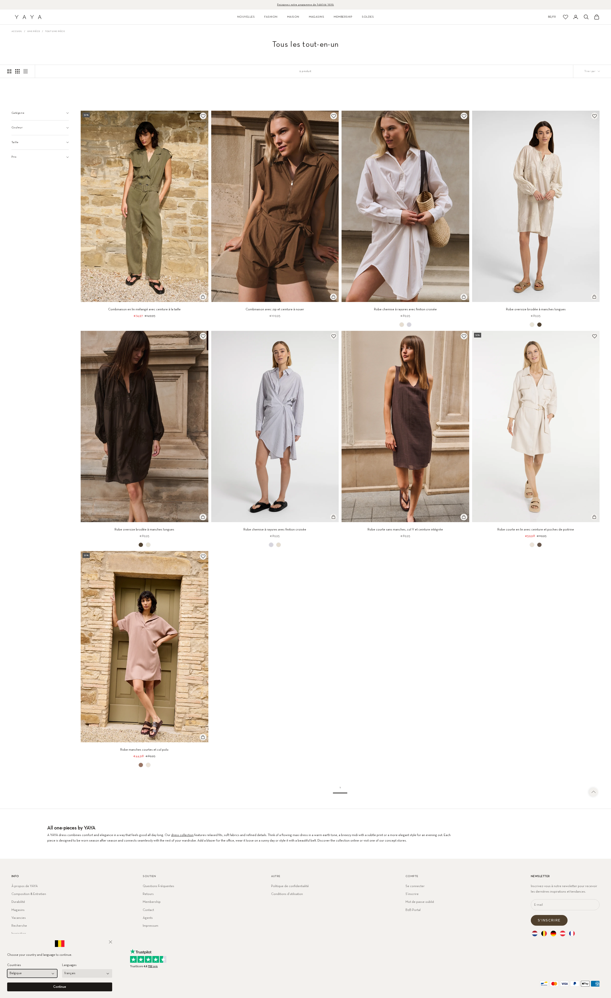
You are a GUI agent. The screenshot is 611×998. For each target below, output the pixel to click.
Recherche (19, 925)
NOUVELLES (246, 17)
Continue (59, 986)
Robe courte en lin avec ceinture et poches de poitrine (535, 529)
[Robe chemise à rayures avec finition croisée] (401, 324)
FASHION (270, 17)
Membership (152, 902)
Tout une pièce (55, 31)
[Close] (110, 942)
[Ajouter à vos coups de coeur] (203, 116)
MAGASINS (316, 17)
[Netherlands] (535, 933)
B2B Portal (413, 910)
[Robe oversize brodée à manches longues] (532, 324)
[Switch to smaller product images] (17, 71)
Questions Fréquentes (158, 886)
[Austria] (563, 933)
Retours (148, 894)
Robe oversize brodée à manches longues (536, 309)
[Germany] (553, 933)
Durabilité (18, 902)
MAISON (293, 17)
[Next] (203, 206)
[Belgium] (544, 933)
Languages (69, 965)
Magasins (18, 910)
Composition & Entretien (28, 894)
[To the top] (593, 792)
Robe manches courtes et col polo (144, 749)
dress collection (182, 835)
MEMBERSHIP (343, 17)
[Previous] (86, 206)
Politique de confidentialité (290, 886)
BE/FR (552, 17)
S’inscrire (412, 894)
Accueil (16, 31)
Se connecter (415, 886)
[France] (572, 933)
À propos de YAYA (24, 886)
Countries (14, 965)
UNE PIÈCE (33, 31)
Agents (148, 918)
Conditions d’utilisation (287, 894)
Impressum (150, 925)
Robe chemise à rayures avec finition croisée (405, 309)
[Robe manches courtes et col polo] (140, 765)
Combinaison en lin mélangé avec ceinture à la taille (144, 309)
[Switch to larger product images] (9, 71)
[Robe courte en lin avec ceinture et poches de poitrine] (532, 544)
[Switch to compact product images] (25, 71)
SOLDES (368, 17)
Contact (148, 910)
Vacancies (18, 918)
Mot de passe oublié (420, 902)
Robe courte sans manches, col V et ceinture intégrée (405, 529)
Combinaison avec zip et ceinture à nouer (275, 309)
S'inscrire (549, 920)
